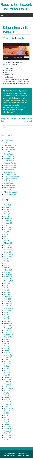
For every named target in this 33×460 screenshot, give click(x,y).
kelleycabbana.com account (10, 107)
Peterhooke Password (9, 147)
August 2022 (7, 310)
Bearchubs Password (9, 190)
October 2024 (7, 252)
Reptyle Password (8, 141)
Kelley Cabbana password (15, 98)
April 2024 (7, 265)
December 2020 (8, 355)
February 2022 (8, 323)
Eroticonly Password (9, 152)
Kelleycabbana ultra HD (20, 102)
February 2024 (8, 270)
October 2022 (7, 306)
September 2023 (8, 281)
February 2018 (8, 424)
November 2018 (8, 404)
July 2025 (6, 232)
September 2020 (8, 361)
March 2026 (7, 216)
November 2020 (8, 357)
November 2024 (8, 250)
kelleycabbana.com (8, 64)
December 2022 (8, 301)
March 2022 (7, 321)
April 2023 (7, 292)
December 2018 (8, 402)
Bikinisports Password (9, 172)
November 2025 (8, 223)
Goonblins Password (9, 161)
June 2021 (6, 341)
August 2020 (7, 364)
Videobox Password (9, 183)
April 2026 (7, 214)
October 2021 (7, 332)
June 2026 (7, 209)
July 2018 (6, 413)
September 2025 (8, 227)
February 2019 (8, 397)
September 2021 (8, 335)
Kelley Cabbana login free (15, 93)
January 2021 (7, 353)
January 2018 (7, 426)
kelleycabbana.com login (16, 110)
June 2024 (7, 261)
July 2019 (6, 393)
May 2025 (6, 236)
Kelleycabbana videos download (11, 105)
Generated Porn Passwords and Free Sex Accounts (16, 6)
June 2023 (7, 288)
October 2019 (7, 386)
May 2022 (6, 317)
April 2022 (7, 319)
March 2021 (7, 348)
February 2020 (8, 377)
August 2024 (7, 256)
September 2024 (8, 254)
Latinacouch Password (10, 167)
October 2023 (7, 279)
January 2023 (7, 299)
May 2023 (6, 290)
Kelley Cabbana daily (11, 91)
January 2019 (7, 400)
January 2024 (7, 272)
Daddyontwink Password (10, 194)
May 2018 (6, 417)
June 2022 (7, 315)
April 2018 (6, 420)
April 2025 (7, 239)
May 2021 (6, 344)
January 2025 (7, 245)
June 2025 (7, 234)
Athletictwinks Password (10, 192)
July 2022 (6, 312)
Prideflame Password (9, 188)
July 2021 (6, 339)
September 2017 (8, 435)
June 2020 (7, 368)
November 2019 (8, 384)
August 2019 (7, 391)
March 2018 (7, 422)
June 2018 (6, 415)
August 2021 (7, 337)
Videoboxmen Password (10, 185)
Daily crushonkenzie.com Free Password (25, 119)
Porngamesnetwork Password (11, 176)
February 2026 (8, 218)
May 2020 (6, 370)
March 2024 (7, 268)
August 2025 (7, 230)
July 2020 (6, 366)
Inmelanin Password (9, 170)
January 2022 (7, 326)
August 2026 (7, 205)
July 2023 (6, 285)
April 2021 (6, 346)
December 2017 (8, 429)
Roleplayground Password (10, 179)
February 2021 (8, 350)
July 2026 (6, 207)
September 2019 (8, 388)
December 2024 (8, 247)
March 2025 (7, 241)
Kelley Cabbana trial (16, 100)
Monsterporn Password (10, 163)
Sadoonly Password (9, 154)
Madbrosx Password (9, 181)
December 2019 (8, 382)
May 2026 (6, 212)
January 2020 (7, 379)
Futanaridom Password (10, 158)
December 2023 (8, 274)
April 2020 (7, 373)
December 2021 (8, 328)
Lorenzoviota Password (10, 145)
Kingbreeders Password (10, 143)
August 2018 (7, 411)
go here (27, 81)
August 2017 (7, 438)
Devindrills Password (9, 150)
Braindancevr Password (10, 156)
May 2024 (6, 263)
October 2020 (7, 359)
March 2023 (7, 294)
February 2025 (8, 243)
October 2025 (7, 225)
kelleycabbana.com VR (9, 112)
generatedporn (21, 38)
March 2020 (7, 375)
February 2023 (8, 297)
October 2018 (7, 406)
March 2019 (7, 395)
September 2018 (8, 408)
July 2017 (6, 440)
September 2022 (8, 308)
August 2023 (7, 283)
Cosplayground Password (10, 174)
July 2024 (6, 259)
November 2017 (8, 431)
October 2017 (7, 433)
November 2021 (8, 330)
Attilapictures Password (10, 165)
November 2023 (8, 277)
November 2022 (8, 303)
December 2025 (8, 221)
